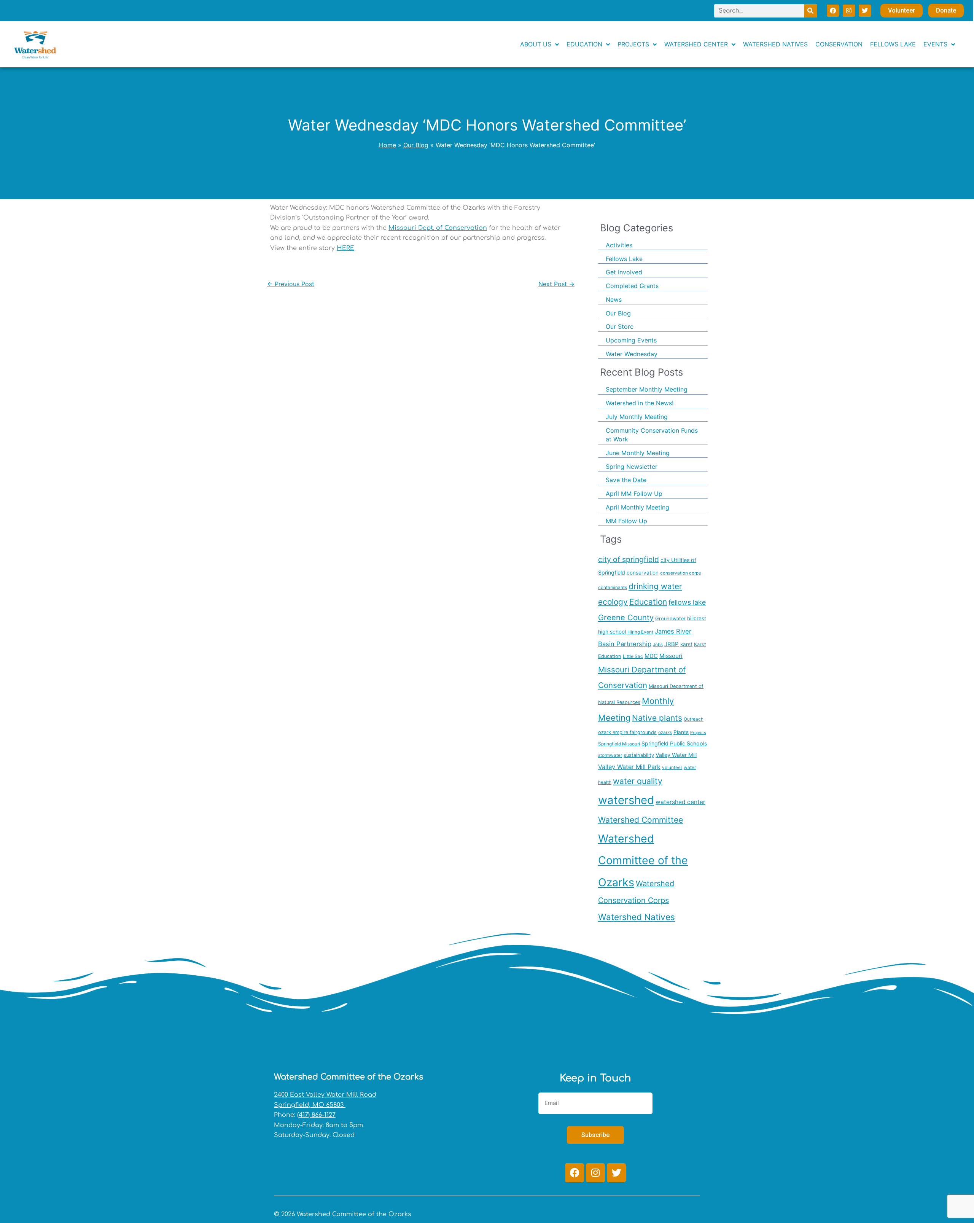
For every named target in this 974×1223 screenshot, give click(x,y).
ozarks (665, 732)
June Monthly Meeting (638, 453)
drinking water (655, 586)
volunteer (672, 767)
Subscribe (595, 1135)
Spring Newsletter (631, 466)
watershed (626, 800)
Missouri (671, 655)
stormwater (610, 755)
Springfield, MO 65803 (309, 1105)
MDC (651, 655)
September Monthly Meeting (647, 389)
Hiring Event (640, 632)
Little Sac (633, 656)
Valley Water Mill (676, 755)
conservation (643, 573)
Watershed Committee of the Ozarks (643, 860)
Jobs (658, 644)
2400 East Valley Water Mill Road (325, 1094)
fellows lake (687, 602)
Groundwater (670, 618)
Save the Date (626, 480)
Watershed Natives (636, 917)
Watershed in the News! (639, 403)
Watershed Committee (640, 820)
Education (648, 602)
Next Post (556, 284)
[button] (939, 44)
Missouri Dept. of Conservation (437, 228)
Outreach (693, 719)
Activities (619, 245)
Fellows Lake (624, 259)
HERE (345, 248)
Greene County (626, 617)
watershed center (680, 802)
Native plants (657, 718)
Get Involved (624, 272)
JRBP (671, 644)
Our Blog (618, 313)
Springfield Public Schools (674, 743)
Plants (681, 732)
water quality (637, 781)
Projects (698, 732)
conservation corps (680, 573)
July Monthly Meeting (637, 416)
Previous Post (290, 284)
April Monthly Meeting (637, 507)
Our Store (619, 326)
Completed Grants (632, 286)
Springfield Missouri (619, 744)
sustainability (639, 755)
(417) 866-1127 (316, 1115)
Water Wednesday (631, 354)
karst (686, 644)
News (614, 299)
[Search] (810, 11)
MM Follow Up (626, 521)
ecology (613, 602)
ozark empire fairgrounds (627, 732)
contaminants (612, 587)
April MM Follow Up (634, 493)
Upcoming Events (631, 340)
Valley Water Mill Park (629, 767)
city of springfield (628, 559)
